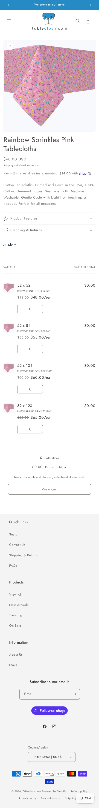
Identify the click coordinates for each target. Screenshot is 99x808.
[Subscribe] (75, 694)
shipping (47, 477)
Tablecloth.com (32, 791)
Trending (15, 615)
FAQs (13, 565)
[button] (9, 21)
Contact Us (17, 544)
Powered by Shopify (54, 791)
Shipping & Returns (23, 555)
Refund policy (79, 791)
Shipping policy (74, 798)
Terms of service (51, 798)
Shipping (8, 165)
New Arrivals (19, 605)
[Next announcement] (90, 5)
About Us (16, 654)
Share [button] (12, 244)
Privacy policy (27, 798)
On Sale (15, 625)
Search (14, 534)
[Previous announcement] (8, 5)
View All (15, 594)
